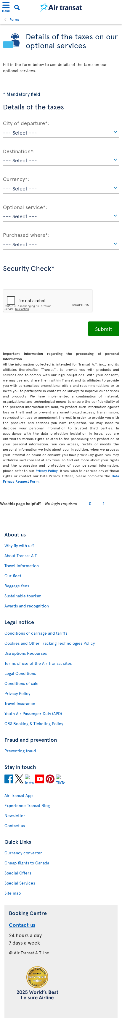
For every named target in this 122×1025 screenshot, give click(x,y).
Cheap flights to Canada (26, 863)
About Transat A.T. (21, 555)
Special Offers (17, 873)
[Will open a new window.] (8, 780)
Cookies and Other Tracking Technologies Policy (49, 643)
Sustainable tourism (22, 596)
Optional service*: (25, 206)
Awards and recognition (26, 606)
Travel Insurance (19, 703)
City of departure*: (26, 122)
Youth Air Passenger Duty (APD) (33, 713)
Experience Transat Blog (27, 805)
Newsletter (14, 815)
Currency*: (16, 178)
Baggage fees (16, 586)
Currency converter (23, 853)
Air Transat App (18, 795)
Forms (14, 19)
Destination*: (19, 150)
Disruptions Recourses (25, 653)
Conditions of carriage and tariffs (35, 633)
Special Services (19, 883)
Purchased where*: (26, 234)
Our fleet (12, 575)
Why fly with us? (19, 545)
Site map (12, 893)
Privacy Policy (47, 470)
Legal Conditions (20, 673)
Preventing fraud (20, 751)
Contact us (14, 825)
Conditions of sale (21, 683)
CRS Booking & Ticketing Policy (33, 723)
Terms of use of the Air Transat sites (38, 663)
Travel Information (21, 565)
